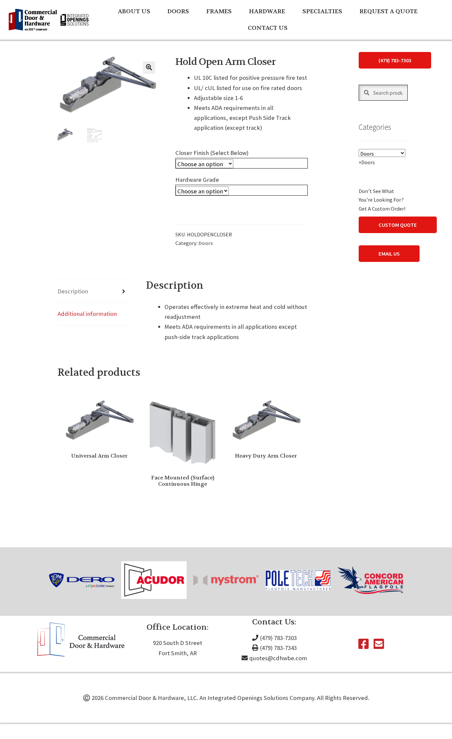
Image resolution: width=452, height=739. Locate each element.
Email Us (389, 253)
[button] (149, 67)
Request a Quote (388, 11)
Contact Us (268, 28)
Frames (219, 11)
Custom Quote (398, 225)
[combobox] (367, 162)
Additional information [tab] (87, 314)
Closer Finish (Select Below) (212, 153)
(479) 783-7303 (395, 60)
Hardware (267, 11)
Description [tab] (73, 291)
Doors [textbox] (367, 162)
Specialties (322, 11)
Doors (178, 11)
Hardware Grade (197, 179)
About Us (134, 11)
